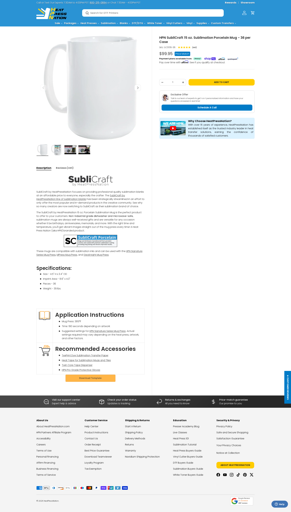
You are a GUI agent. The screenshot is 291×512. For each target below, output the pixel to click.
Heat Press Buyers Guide (187, 450)
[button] (252, 13)
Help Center (91, 426)
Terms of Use (44, 450)
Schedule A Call (207, 107)
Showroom (248, 2)
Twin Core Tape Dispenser (77, 365)
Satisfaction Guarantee (230, 438)
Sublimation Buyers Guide (188, 469)
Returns (129, 444)
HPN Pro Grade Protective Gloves (81, 370)
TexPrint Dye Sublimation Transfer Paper (85, 355)
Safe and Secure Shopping (232, 432)
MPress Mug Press (67, 255)
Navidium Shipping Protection (142, 456)
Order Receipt (93, 444)
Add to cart (221, 82)
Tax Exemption (93, 469)
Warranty (130, 450)
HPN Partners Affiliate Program (53, 432)
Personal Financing (47, 456)
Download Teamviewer (98, 456)
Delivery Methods (135, 438)
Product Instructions (96, 432)
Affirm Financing (45, 462)
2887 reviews (242, 503)
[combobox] (153, 13)
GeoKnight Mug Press (96, 255)
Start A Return (133, 426)
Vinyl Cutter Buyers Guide (188, 456)
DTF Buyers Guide (183, 462)
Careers (41, 444)
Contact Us (91, 438)
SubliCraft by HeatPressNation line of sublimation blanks (80, 197)
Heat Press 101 (181, 438)
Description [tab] (43, 168)
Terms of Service (46, 475)
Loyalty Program (94, 462)
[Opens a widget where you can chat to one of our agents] (279, 504)
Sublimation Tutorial (184, 444)
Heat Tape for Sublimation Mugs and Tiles (86, 360)
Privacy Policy (224, 426)
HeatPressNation (51, 501)
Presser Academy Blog (186, 426)
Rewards (230, 2)
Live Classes (180, 432)
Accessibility (43, 438)
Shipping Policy (134, 432)
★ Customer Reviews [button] (287, 387)
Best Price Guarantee (97, 450)
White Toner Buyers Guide (188, 475)
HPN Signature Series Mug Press (107, 331)
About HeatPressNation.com (53, 426)
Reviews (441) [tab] (65, 168)
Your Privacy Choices (228, 445)
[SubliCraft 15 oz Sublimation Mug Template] (90, 378)
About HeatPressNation (235, 465)
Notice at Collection (228, 453)
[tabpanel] (90, 278)
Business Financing (47, 469)
